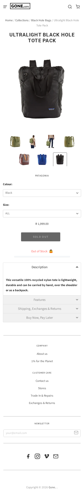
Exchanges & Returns (42, 403)
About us (42, 354)
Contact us (42, 381)
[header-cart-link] (78, 7)
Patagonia (42, 176)
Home (9, 20)
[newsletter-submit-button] (76, 433)
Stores (42, 388)
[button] (42, 267)
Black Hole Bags (41, 20)
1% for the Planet (42, 361)
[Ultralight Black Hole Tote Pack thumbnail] (15, 141)
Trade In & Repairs (42, 396)
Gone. (52, 487)
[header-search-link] (70, 7)
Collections (22, 20)
